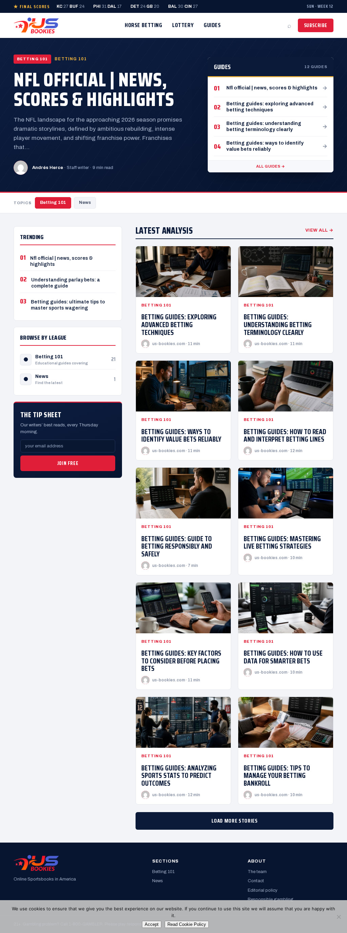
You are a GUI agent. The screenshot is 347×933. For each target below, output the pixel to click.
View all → (319, 230)
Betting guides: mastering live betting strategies (282, 542)
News (85, 202)
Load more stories (234, 821)
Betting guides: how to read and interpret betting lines (285, 435)
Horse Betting (143, 25)
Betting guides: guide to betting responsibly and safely (176, 546)
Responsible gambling (270, 899)
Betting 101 (53, 202)
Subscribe (315, 25)
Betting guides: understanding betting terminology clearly (278, 324)
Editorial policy (263, 890)
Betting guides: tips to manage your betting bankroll (277, 775)
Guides (212, 25)
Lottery (182, 25)
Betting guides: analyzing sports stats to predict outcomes (179, 775)
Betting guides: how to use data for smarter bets (283, 657)
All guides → (270, 166)
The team (257, 871)
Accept (152, 924)
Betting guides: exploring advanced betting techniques (179, 324)
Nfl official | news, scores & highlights (94, 89)
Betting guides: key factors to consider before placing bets (181, 661)
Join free (67, 463)
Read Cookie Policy (186, 924)
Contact (256, 880)
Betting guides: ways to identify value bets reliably (181, 435)
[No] (338, 916)
